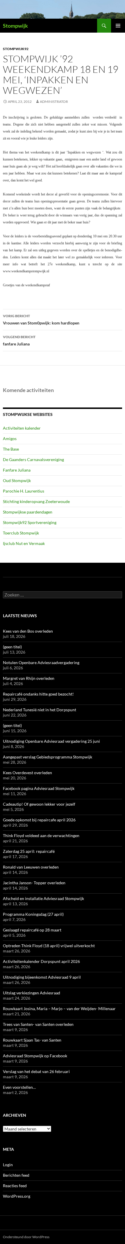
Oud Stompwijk (17, 480)
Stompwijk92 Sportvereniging (29, 522)
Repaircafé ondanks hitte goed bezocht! (38, 693)
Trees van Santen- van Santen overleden (38, 1024)
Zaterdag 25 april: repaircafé (29, 851)
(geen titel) (12, 646)
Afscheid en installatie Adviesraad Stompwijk (43, 898)
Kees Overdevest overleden (27, 772)
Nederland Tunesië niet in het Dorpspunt (39, 709)
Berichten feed (16, 1175)
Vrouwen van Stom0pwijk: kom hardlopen (41, 319)
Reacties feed (15, 1185)
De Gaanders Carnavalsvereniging (33, 459)
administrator (54, 101)
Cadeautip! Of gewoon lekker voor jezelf (39, 804)
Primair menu (118, 26)
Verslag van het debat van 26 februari (36, 1071)
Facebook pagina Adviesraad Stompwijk (38, 788)
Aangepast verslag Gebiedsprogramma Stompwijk (47, 756)
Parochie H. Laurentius (23, 490)
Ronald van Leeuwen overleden (31, 866)
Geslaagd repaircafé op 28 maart (32, 929)
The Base (11, 449)
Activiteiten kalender (22, 428)
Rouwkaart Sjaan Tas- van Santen (32, 1039)
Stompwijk (15, 25)
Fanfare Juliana (17, 469)
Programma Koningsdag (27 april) (33, 914)
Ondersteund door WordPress (26, 1237)
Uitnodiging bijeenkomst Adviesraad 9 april (42, 977)
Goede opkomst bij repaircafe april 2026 (39, 819)
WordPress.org (16, 1196)
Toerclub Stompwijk (21, 532)
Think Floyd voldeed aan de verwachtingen (41, 835)
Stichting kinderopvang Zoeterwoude (36, 501)
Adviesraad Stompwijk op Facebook (35, 1055)
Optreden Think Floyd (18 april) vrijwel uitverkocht (49, 945)
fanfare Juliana (19, 340)
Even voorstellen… (19, 1087)
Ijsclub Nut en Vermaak (24, 543)
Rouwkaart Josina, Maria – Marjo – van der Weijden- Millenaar (59, 1008)
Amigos (10, 438)
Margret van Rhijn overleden (28, 678)
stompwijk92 (15, 49)
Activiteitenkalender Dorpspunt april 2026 (41, 961)
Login (8, 1164)
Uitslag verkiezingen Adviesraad (31, 992)
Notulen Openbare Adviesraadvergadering (41, 662)
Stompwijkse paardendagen (27, 511)
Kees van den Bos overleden (28, 631)
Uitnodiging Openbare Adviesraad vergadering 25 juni (51, 741)
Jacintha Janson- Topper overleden (34, 882)
